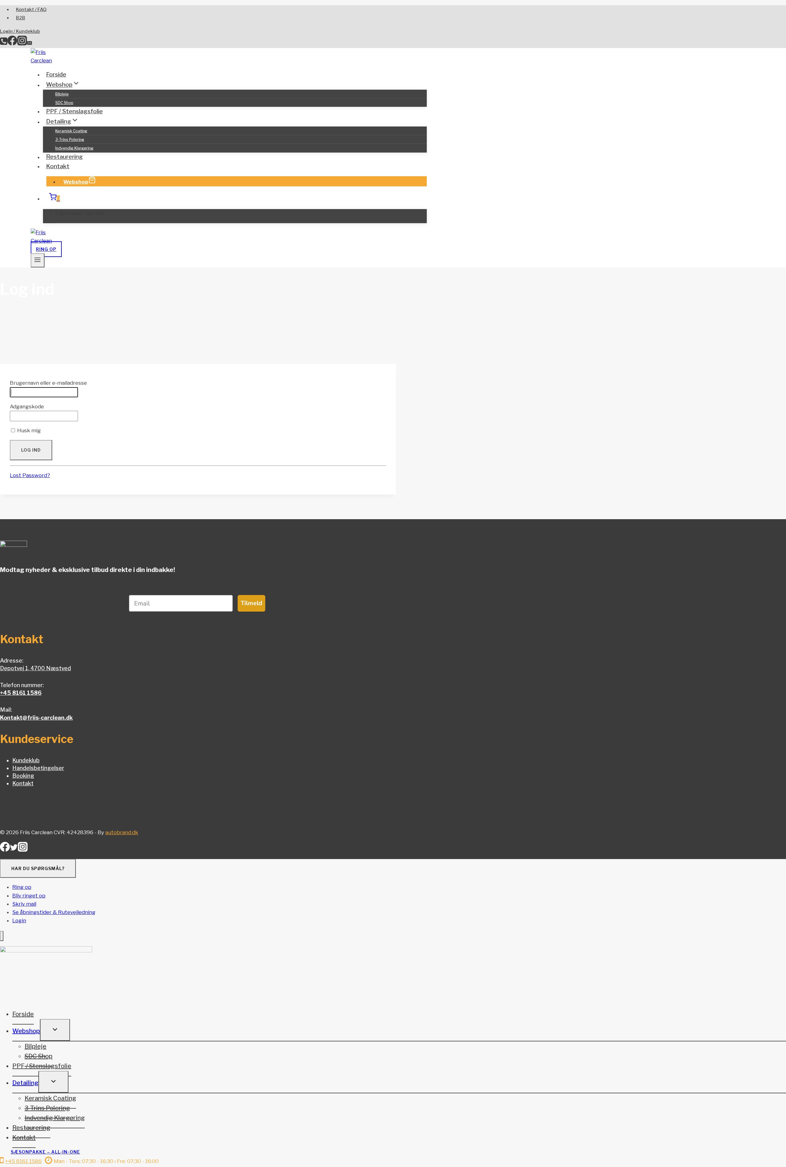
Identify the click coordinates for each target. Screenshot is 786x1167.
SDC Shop (64, 102)
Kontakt (57, 166)
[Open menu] (38, 260)
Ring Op (46, 249)
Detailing (25, 1083)
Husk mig (28, 430)
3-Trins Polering (69, 139)
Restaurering (64, 157)
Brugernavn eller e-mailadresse (48, 383)
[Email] (29, 44)
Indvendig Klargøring (74, 148)
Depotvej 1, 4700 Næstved (35, 668)
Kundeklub (26, 760)
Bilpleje (62, 94)
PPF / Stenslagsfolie (74, 111)
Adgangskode (27, 406)
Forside (56, 74)
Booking (23, 775)
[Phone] (3, 44)
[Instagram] (22, 44)
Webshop (75, 182)
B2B (20, 18)
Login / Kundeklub (20, 31)
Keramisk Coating (71, 131)
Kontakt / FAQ (31, 9)
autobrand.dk (121, 832)
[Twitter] (14, 849)
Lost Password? (30, 475)
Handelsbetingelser (38, 768)
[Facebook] (12, 44)
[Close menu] (1, 936)
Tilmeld (251, 603)
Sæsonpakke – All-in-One (45, 1151)
